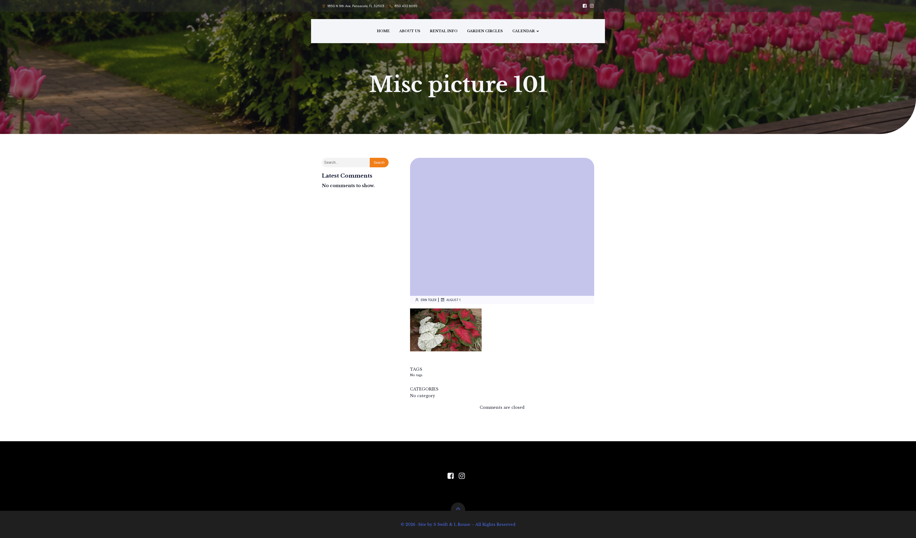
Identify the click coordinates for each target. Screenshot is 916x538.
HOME (383, 31)
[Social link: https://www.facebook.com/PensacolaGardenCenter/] (583, 6)
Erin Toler (429, 300)
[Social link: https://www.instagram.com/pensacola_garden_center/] (590, 6)
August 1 (453, 300)
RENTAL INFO (444, 31)
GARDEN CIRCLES (485, 31)
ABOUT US (409, 31)
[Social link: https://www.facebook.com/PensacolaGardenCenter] (452, 476)
